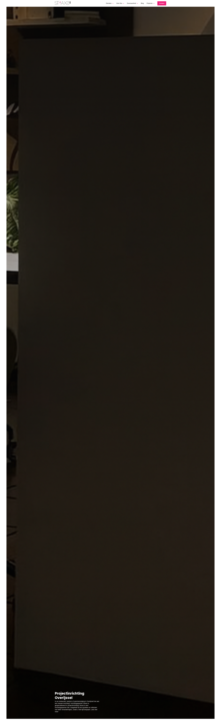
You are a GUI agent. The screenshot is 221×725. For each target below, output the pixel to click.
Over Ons (119, 3)
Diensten (109, 3)
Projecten (150, 3)
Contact (161, 3)
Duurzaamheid (131, 3)
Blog (142, 3)
